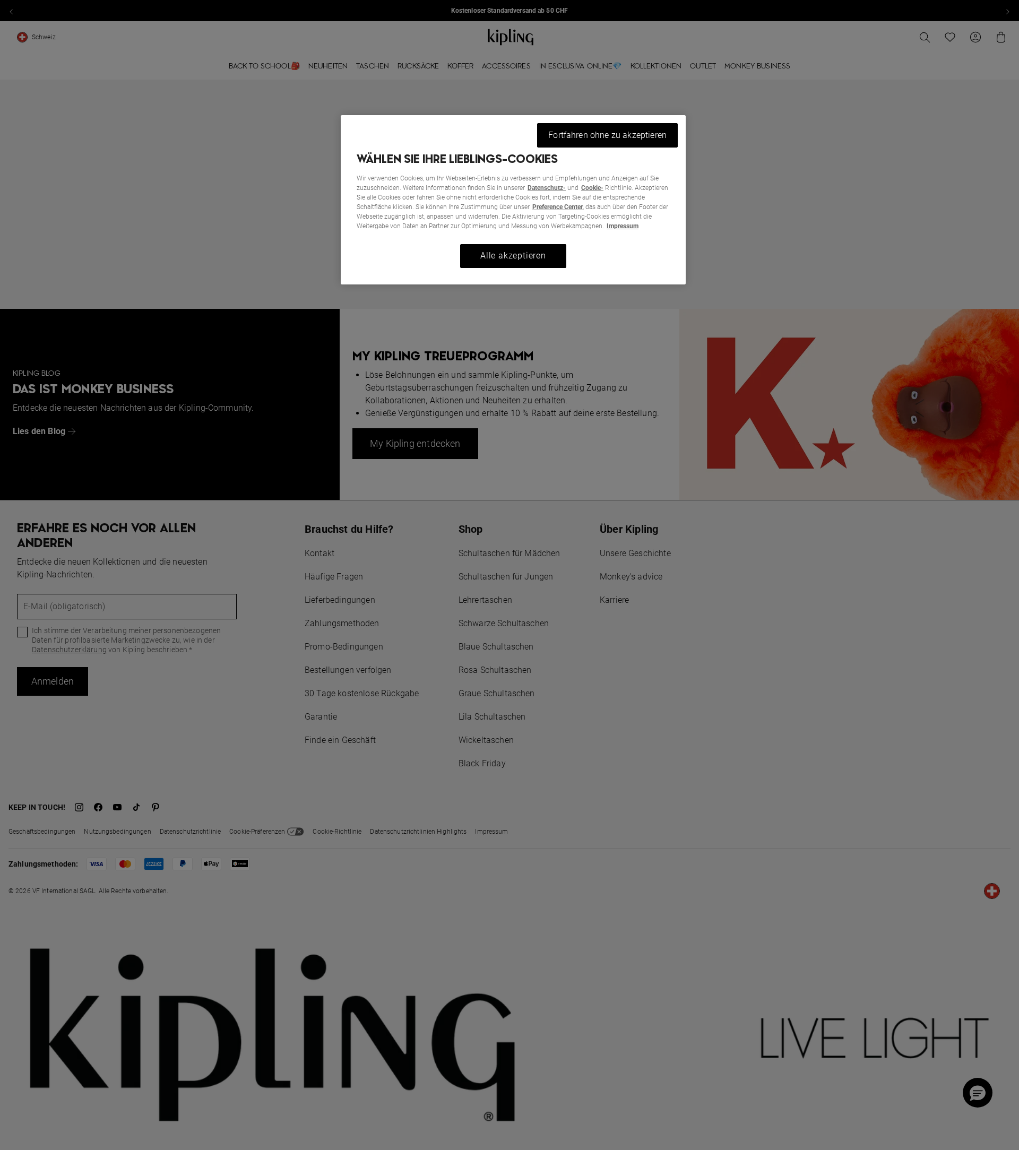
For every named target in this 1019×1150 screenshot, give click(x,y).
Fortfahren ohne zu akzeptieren (607, 135)
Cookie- (592, 188)
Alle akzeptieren (513, 255)
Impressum (622, 226)
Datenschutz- (547, 188)
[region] (513, 199)
